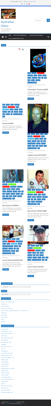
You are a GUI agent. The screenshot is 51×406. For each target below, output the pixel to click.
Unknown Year (39, 201)
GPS (45, 138)
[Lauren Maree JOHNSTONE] (13, 231)
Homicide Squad (4, 370)
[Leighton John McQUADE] (38, 118)
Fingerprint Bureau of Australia (7, 368)
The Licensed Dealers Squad (7, 379)
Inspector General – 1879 (6, 355)
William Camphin (4, 359)
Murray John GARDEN (10, 205)
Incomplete (34, 77)
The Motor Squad (5, 364)
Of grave (43, 143)
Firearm (8, 189)
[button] (26, 35)
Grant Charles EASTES (35, 267)
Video (45, 145)
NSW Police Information (19, 35)
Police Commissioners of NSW (16, 38)
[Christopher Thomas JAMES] (38, 60)
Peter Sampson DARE (31, 1)
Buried (29, 189)
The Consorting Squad (6, 377)
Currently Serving (12, 184)
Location (4, 111)
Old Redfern (3, 344)
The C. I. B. (3, 348)
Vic (11, 114)
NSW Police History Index (35, 35)
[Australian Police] (2, 36)
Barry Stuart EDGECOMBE (37, 211)
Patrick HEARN (7, 123)
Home (9, 35)
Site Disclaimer (4, 315)
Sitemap (3, 321)
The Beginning (4, 351)
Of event (16, 111)
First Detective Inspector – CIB (7, 357)
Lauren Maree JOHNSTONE (12, 260)
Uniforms (3, 383)
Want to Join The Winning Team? (8, 302)
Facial (39, 194)
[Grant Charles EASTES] (38, 235)
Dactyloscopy (4, 304)
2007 (4, 104)
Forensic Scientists (5, 306)
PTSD (33, 145)
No (42, 77)
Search (48, 20)
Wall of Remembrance (32, 82)
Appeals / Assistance (10, 181)
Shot (7, 196)
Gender (44, 75)
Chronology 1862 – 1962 (6, 331)
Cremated (5, 107)
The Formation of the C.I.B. (7, 353)
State (29, 80)
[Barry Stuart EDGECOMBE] (38, 179)
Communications (4, 381)
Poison (43, 199)
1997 (4, 181)
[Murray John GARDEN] (13, 175)
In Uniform (39, 196)
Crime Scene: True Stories (6, 308)
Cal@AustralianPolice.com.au (39, 84)
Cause (29, 73)
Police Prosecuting (5, 372)
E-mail (2, 319)
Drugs (35, 75)
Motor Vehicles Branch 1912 (7, 333)
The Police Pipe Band (5, 390)
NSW (45, 77)
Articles (7, 104)
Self (3, 196)
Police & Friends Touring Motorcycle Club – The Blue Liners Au (14, 310)
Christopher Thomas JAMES (37, 89)
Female (8, 243)
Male (39, 77)
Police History (4, 335)
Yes (46, 259)
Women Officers (4, 340)
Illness (29, 77)
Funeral (39, 75)
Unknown (38, 80)
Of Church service (31, 143)
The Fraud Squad (4, 362)
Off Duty (17, 193)
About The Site (4, 317)
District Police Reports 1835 (7, 392)
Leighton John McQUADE (36, 155)
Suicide (33, 80)
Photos (20, 111)
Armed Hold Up (4, 366)
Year (4, 116)
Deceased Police (41, 73)
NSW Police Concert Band (6, 385)
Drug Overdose (19, 241)
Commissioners (4, 329)
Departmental (13, 186)
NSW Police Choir (5, 388)
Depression (30, 75)
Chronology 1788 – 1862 (6, 342)
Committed (34, 73)
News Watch (4, 312)
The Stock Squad (4, 375)
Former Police (5, 109)
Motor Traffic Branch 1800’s (7, 338)
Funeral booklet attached (8, 246)
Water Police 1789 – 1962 (6, 346)
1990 (29, 245)
